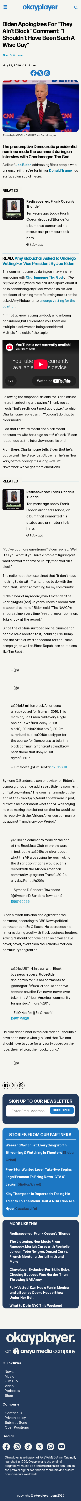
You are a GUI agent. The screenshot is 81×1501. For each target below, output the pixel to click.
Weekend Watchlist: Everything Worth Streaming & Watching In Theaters (40, 1152)
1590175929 (20, 1018)
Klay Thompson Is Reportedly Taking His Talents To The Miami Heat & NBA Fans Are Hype (40, 1201)
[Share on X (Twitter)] (40, 73)
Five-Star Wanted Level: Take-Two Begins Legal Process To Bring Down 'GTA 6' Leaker (39, 1177)
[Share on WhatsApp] (47, 73)
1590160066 (20, 902)
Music (9, 1377)
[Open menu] (5, 7)
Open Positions (17, 1427)
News (9, 1372)
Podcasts (12, 1391)
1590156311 (58, 767)
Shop (9, 1396)
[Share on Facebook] (33, 73)
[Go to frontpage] (40, 7)
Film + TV (11, 1381)
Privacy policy (15, 1418)
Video (9, 1386)
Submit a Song (16, 1423)
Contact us (13, 1413)
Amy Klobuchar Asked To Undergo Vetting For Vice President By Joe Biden (39, 261)
